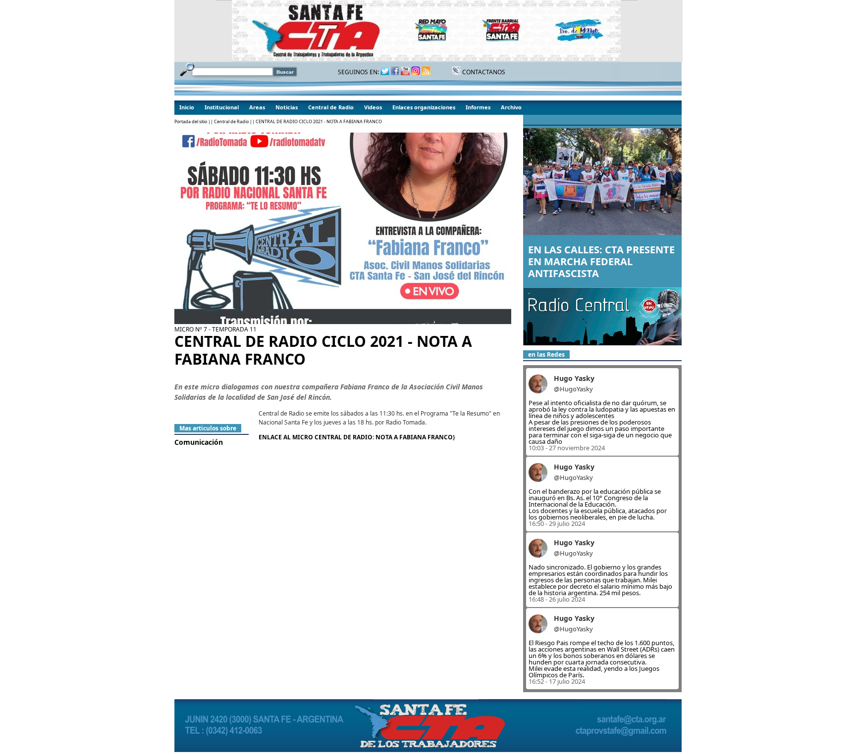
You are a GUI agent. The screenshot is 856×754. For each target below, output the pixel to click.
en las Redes (546, 354)
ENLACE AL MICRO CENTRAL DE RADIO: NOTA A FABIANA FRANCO (356, 437)
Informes (478, 107)
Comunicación (198, 442)
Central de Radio (331, 107)
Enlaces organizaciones (423, 107)
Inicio (186, 107)
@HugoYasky (573, 388)
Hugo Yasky (574, 378)
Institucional (222, 107)
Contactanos (483, 72)
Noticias (286, 107)
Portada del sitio (190, 121)
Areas (257, 107)
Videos (373, 107)
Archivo (511, 107)
